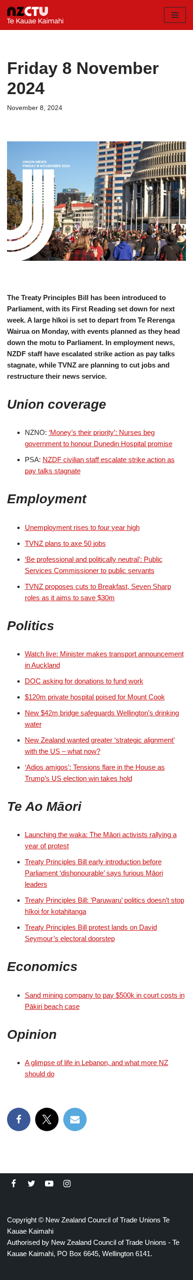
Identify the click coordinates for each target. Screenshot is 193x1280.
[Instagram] (67, 1183)
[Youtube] (49, 1183)
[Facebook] (18, 1119)
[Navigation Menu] (175, 15)
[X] (47, 1119)
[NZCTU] (35, 15)
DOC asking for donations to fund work (84, 681)
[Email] (75, 1119)
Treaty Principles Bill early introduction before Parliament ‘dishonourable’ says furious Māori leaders (94, 873)
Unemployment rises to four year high (82, 527)
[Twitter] (31, 1183)
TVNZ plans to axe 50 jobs (65, 543)
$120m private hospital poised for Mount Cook (95, 697)
